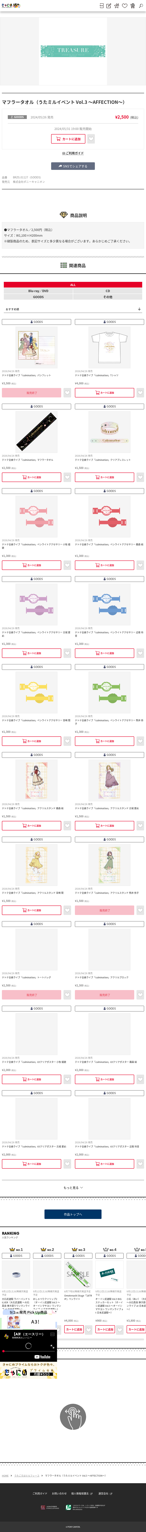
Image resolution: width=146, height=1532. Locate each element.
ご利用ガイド (40, 1493)
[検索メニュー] (141, 5)
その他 (107, 297)
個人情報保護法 (80, 1493)
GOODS (38, 297)
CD (108, 290)
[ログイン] (101, 5)
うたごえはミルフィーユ (26, 1475)
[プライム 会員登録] (116, 5)
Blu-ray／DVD (38, 290)
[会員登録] (108, 5)
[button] (73, 166)
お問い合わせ (59, 1493)
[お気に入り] (124, 6)
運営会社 (103, 1493)
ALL (73, 284)
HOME (5, 1475)
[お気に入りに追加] (91, 139)
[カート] (132, 5)
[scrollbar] (73, 1339)
